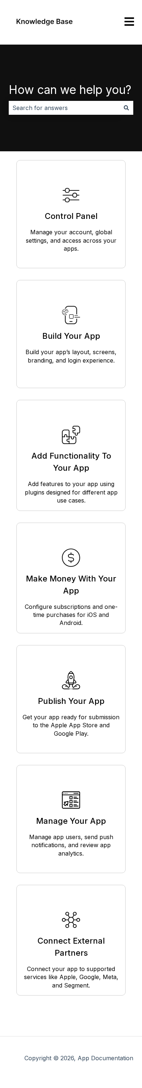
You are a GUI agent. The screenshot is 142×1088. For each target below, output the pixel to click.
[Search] (126, 108)
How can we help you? (70, 90)
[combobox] (64, 108)
